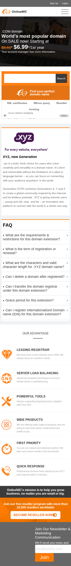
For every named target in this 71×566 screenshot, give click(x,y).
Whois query (42, 103)
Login (65, 3)
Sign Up (54, 3)
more (64, 115)
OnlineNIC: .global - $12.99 (21, 115)
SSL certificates (17, 103)
